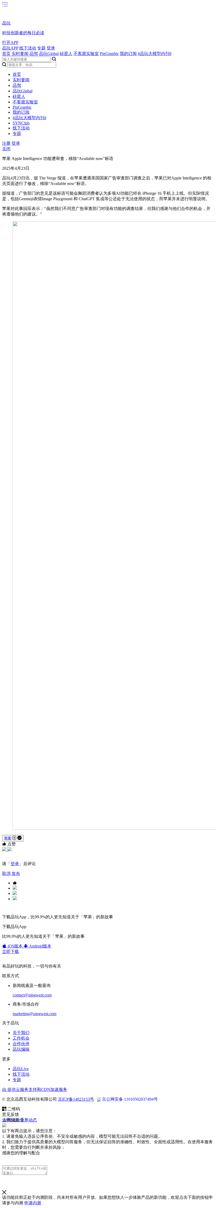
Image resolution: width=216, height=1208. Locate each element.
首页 (6, 53)
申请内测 (32, 1203)
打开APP (10, 42)
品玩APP (10, 48)
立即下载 (10, 951)
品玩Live (21, 1068)
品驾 (34, 53)
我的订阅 (128, 53)
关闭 (6, 149)
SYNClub (21, 123)
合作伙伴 (21, 1043)
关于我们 (21, 1032)
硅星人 (66, 53)
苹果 (7, 838)
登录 (51, 48)
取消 (6, 873)
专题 (41, 48)
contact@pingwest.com (32, 995)
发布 (16, 873)
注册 (6, 143)
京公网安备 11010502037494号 (130, 1099)
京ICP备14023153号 (76, 1099)
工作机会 (21, 1038)
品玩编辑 (21, 1049)
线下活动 (27, 48)
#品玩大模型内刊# (154, 53)
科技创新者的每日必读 (23, 33)
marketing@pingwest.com (34, 1013)
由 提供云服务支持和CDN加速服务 (34, 1089)
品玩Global (49, 53)
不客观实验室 (86, 53)
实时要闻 (20, 53)
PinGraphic (109, 53)
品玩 (6, 23)
